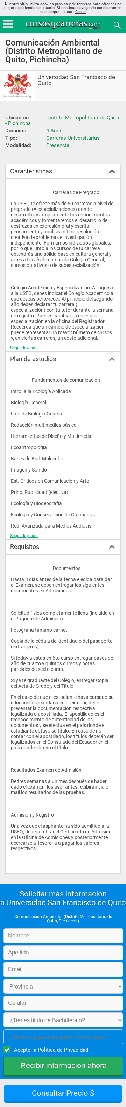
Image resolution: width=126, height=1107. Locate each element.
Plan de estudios (33, 359)
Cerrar (80, 11)
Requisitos (24, 546)
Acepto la (51, 1050)
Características (31, 171)
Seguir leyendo (24, 347)
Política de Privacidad (63, 1050)
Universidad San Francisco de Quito (76, 80)
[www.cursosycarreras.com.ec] (64, 25)
